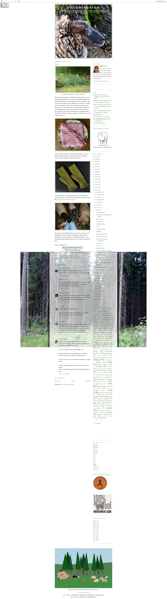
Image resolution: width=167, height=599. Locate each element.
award (104, 307)
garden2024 (96, 342)
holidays (95, 351)
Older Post (87, 381)
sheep (63, 258)
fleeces (105, 330)
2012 (96, 284)
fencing (108, 327)
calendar (110, 312)
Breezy (94, 312)
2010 (96, 289)
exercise (110, 323)
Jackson (104, 355)
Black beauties (99, 219)
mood (105, 370)
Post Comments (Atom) (68, 384)
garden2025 (106, 342)
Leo (108, 364)
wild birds (101, 412)
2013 (96, 190)
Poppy (110, 379)
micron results (101, 368)
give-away (107, 346)
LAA (106, 360)
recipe (97, 384)
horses (98, 353)
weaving (101, 410)
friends (72, 257)
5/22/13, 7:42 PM (64, 288)
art (99, 307)
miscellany (96, 370)
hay (101, 349)
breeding (107, 309)
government (102, 348)
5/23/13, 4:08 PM (64, 374)
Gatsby (94, 346)
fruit (94, 336)
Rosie (105, 386)
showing (99, 394)
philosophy (96, 379)
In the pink (99, 243)
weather (109, 407)
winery (98, 414)
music (106, 372)
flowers (66, 257)
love (94, 366)
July (97, 205)
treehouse (108, 404)
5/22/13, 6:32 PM (64, 275)
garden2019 (100, 338)
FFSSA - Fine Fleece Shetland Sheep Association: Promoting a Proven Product (102, 106)
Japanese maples (97, 357)
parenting (95, 377)
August (98, 202)
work (94, 416)
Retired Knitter (62, 293)
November (99, 194)
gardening (104, 344)
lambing (98, 362)
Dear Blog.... (99, 257)
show (111, 393)
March (98, 275)
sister (107, 394)
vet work (110, 406)
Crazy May (99, 265)
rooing (99, 386)
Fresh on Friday (97, 334)
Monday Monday (100, 248)
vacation (95, 406)
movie (99, 372)
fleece (95, 330)
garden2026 (95, 344)
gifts (100, 346)
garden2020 (109, 338)
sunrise (101, 400)
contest (110, 317)
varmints (102, 406)
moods (110, 370)
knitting (78, 257)
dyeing (100, 321)
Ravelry (110, 381)
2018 (96, 177)
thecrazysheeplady (63, 268)
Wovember (95, 418)
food (106, 333)
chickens (96, 315)
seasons (98, 388)
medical (100, 366)
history (107, 349)
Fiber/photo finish (100, 224)
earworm (95, 323)
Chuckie (105, 315)
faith (97, 325)
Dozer (94, 321)
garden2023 (107, 340)
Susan (60, 321)
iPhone (94, 355)
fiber (100, 328)
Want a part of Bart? (101, 260)
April (97, 273)
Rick (110, 383)
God (94, 348)
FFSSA (94, 328)
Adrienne (86, 154)
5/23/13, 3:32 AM (64, 302)
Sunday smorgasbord (101, 234)
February (98, 278)
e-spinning (107, 321)
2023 (96, 164)
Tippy (109, 400)
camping (103, 313)
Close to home (99, 221)
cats (109, 313)
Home (72, 381)
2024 (96, 161)
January (98, 280)
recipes (104, 384)
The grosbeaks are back (102, 236)
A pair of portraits (100, 229)
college (104, 317)
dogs (107, 319)
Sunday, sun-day (100, 270)
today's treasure (96, 402)
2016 (96, 182)
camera (96, 313)
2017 (96, 179)
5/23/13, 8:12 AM (64, 334)
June (97, 207)
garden (110, 336)
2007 (96, 296)
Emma (104, 323)
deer (97, 319)
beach (94, 309)
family (106, 325)
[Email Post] (75, 255)
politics (103, 379)
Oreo (108, 376)
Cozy (97, 226)
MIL (109, 368)
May (97, 210)
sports (94, 398)
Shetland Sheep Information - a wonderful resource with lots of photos (101, 96)
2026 (96, 156)
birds (101, 309)
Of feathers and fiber (101, 267)
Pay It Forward (106, 377)
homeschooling (108, 351)
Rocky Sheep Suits (97, 114)
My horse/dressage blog (99, 123)
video (98, 408)
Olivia (107, 374)
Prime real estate (100, 255)
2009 (96, 291)
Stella (94, 400)
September (99, 199)
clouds (95, 317)
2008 (96, 294)
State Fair (107, 398)
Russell (110, 386)
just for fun (107, 357)
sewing (108, 388)
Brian (61, 257)
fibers (108, 328)
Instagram (107, 353)
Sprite (100, 398)
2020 (96, 172)
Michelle (61, 339)
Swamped (98, 231)
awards (109, 307)
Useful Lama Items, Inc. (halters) (101, 117)
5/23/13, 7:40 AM (64, 317)
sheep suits (102, 393)
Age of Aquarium (100, 212)
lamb (111, 360)
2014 (96, 187)
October (98, 197)
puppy (98, 381)
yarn (101, 418)
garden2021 (99, 340)
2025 (96, 159)
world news (106, 416)
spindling (96, 396)
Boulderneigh (83, 7)
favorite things (97, 327)
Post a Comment (59, 378)
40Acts (94, 307)
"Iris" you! (99, 245)
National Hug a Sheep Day (98, 374)
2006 (96, 299)
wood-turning (106, 414)
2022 (96, 166)
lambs (110, 362)
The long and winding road (103, 262)
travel (99, 404)
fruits (102, 336)
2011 (96, 286)
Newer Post (58, 381)
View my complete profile (101, 81)
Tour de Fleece (107, 402)
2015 (96, 184)
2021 (96, 169)
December (99, 192)
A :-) (60, 306)
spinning (105, 396)
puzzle (104, 381)
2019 (96, 174)
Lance (100, 365)
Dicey (101, 319)
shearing (95, 390)
